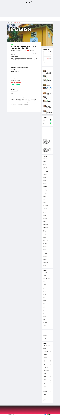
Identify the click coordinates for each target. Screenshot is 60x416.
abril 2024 (44, 199)
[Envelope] (51, 414)
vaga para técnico (24, 99)
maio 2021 (44, 250)
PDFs (44, 313)
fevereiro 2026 (45, 167)
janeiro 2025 (45, 186)
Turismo (44, 325)
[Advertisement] (30, 10)
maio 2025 (44, 180)
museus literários (18, 99)
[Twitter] (45, 414)
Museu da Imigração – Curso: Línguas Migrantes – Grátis (49, 89)
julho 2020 (44, 265)
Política (44, 319)
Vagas (11, 22)
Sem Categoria (45, 322)
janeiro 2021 (45, 256)
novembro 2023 (45, 206)
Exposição (44, 294)
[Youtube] (47, 414)
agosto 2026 (45, 158)
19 (47, 57)
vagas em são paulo (25, 102)
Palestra (44, 310)
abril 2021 (44, 252)
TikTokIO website (45, 130)
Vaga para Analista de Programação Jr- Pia (49, 81)
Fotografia (45, 373)
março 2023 (45, 218)
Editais (44, 119)
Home (9, 22)
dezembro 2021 (45, 240)
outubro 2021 (45, 243)
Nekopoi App (45, 139)
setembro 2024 (45, 192)
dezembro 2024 (45, 187)
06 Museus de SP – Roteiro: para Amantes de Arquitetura (47, 137)
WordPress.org (45, 338)
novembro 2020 (45, 259)
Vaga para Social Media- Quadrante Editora (48, 102)
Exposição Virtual (46, 370)
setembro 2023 (45, 209)
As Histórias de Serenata (46, 278)
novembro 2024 (45, 189)
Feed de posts (45, 335)
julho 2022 (44, 230)
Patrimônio (45, 382)
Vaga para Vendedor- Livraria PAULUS (48, 93)
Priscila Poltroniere (13, 50)
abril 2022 (44, 234)
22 (50, 57)
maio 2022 (44, 233)
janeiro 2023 (45, 221)
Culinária (44, 284)
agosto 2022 (45, 228)
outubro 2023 (45, 208)
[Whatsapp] (48, 414)
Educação (44, 291)
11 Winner (44, 148)
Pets (44, 383)
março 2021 (45, 253)
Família (44, 297)
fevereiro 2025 (45, 184)
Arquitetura (44, 275)
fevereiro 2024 (45, 202)
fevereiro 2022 (45, 237)
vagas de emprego (33, 99)
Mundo (44, 303)
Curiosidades (45, 285)
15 (50, 55)
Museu (44, 304)
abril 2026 (44, 164)
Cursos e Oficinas (48, 87)
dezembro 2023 (45, 205)
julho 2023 (44, 212)
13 (48, 55)
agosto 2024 (45, 193)
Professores (45, 122)
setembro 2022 (45, 227)
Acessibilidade (45, 272)
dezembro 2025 (45, 170)
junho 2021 (44, 249)
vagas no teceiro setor (26, 104)
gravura (44, 300)
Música (44, 306)
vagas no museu (20, 104)
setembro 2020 (45, 262)
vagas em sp (31, 102)
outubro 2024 (45, 190)
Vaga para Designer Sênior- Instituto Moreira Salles (49, 77)
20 (48, 57)
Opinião (44, 309)
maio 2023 (44, 215)
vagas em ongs (13, 102)
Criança (44, 282)
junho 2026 (44, 161)
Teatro (44, 323)
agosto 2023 (45, 211)
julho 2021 (44, 247)
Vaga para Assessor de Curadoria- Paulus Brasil (49, 98)
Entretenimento (46, 367)
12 (47, 55)
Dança (44, 288)
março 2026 (45, 165)
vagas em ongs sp (18, 102)
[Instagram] (49, 414)
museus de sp (13, 99)
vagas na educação (13, 104)
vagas (28, 99)
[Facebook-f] (44, 414)
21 (49, 57)
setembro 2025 (45, 174)
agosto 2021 (45, 246)
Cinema (44, 281)
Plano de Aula (45, 316)
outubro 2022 (45, 225)
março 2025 (45, 183)
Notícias (44, 120)
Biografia (45, 357)
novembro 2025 (45, 171)
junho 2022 (44, 231)
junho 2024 (44, 196)
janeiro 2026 (45, 168)
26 (47, 58)
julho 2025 (44, 177)
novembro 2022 (45, 224)
